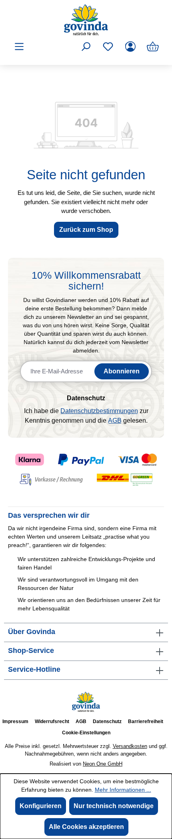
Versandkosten (130, 746)
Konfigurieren (41, 806)
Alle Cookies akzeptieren (86, 826)
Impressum (15, 721)
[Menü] (19, 46)
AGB (115, 420)
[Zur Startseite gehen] (86, 19)
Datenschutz (107, 721)
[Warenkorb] (153, 46)
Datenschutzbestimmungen (99, 410)
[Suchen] (85, 46)
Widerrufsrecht (52, 721)
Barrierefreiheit (145, 721)
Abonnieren (122, 371)
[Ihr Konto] (130, 46)
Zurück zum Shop (86, 229)
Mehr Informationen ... (123, 789)
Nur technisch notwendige (114, 806)
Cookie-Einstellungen (86, 733)
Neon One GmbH (102, 764)
